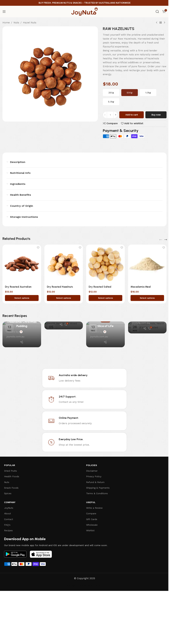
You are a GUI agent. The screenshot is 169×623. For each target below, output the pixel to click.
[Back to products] (161, 23)
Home (6, 22)
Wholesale (92, 525)
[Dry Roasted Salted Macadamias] (105, 264)
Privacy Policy (93, 476)
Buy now (156, 114)
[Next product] (165, 23)
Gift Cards (91, 519)
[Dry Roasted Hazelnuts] (63, 264)
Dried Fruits (10, 470)
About (7, 513)
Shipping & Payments (98, 487)
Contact (8, 519)
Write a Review (94, 508)
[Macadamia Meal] (147, 264)
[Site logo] (84, 11)
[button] (160, 239)
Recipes (8, 530)
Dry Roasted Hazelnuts (60, 286)
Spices (7, 493)
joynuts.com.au (15, 336)
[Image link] (15, 553)
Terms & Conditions (97, 493)
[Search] (157, 11)
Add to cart (131, 114)
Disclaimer (92, 470)
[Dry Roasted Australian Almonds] (21, 264)
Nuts (16, 22)
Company (9, 502)
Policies (91, 465)
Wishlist (90, 530)
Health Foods (11, 476)
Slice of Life (105, 326)
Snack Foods (11, 487)
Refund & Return (95, 482)
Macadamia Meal (141, 286)
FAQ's (7, 525)
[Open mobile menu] (4, 11)
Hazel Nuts (29, 22)
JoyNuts (8, 508)
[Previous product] (157, 23)
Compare (91, 513)
